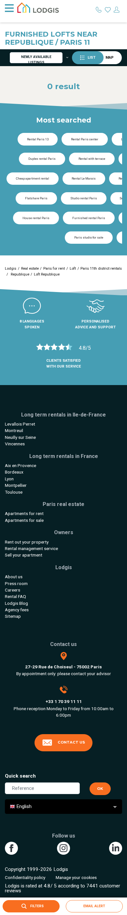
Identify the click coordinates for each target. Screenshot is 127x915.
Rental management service (31, 548)
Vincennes (15, 443)
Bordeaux (14, 472)
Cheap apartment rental (32, 178)
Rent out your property (27, 542)
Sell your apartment (23, 554)
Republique (19, 274)
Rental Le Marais (84, 178)
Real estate (30, 268)
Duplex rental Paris (42, 158)
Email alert (94, 906)
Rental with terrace (91, 158)
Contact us (71, 742)
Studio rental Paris (83, 198)
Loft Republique (47, 274)
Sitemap (13, 616)
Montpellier (16, 485)
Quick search (20, 776)
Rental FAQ (15, 596)
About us (13, 576)
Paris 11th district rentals (101, 268)
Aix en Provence (20, 465)
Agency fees (17, 609)
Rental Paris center (84, 139)
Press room (16, 583)
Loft (73, 268)
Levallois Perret (20, 424)
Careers (12, 589)
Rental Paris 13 (38, 139)
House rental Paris (35, 218)
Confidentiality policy (25, 877)
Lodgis (10, 268)
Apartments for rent (24, 513)
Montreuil (14, 430)
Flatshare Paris (36, 198)
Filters (36, 906)
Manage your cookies (76, 877)
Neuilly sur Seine (20, 437)
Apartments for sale (24, 520)
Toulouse (13, 492)
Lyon (9, 478)
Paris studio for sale (88, 237)
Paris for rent (54, 268)
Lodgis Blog (16, 603)
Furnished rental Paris (88, 218)
